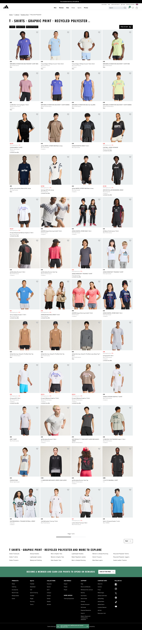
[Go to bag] (137, 8)
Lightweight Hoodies (77, 553)
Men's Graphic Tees (56, 553)
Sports (79, 8)
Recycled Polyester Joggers (121, 557)
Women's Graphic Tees (57, 557)
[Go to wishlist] (133, 8)
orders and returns (115, 4)
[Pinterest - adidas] (122, 598)
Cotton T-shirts (13, 557)
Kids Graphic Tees (56, 560)
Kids (67, 8)
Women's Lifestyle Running (100, 553)
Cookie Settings (51, 626)
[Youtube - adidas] (122, 606)
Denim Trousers (97, 557)
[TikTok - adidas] (122, 602)
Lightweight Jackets (35, 557)
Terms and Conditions (81, 626)
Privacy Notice (72, 626)
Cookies (66, 626)
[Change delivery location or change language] (137, 4)
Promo (86, 8)
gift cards (123, 4)
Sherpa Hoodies (34, 553)
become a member (130, 4)
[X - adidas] (122, 593)
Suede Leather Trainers (120, 560)
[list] (64, 27)
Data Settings (59, 626)
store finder (104, 4)
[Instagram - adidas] (122, 589)
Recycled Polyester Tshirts (121, 553)
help (109, 4)
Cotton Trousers (13, 560)
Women (61, 8)
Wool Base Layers (97, 560)
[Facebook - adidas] (122, 584)
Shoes (73, 8)
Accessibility (91, 626)
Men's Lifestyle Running (79, 560)
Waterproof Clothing (36, 560)
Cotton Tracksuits (14, 553)
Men (55, 8)
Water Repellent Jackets (79, 557)
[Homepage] (6, 7)
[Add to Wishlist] (37, 32)
